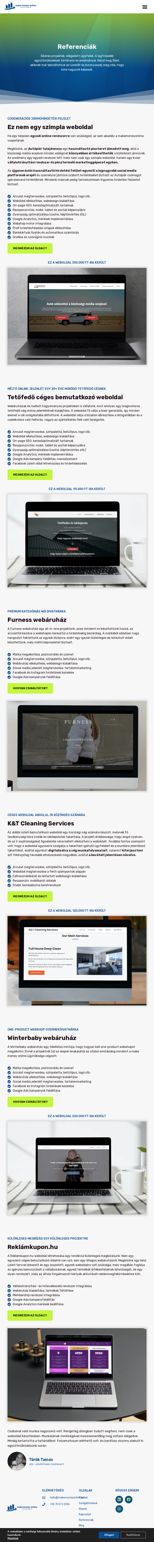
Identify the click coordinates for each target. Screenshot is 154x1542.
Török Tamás (41, 1459)
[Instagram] (119, 1509)
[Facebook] (128, 1499)
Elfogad (109, 1535)
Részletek (13, 1538)
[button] (145, 7)
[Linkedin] (119, 1499)
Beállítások (133, 1535)
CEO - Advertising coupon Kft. (46, 1464)
